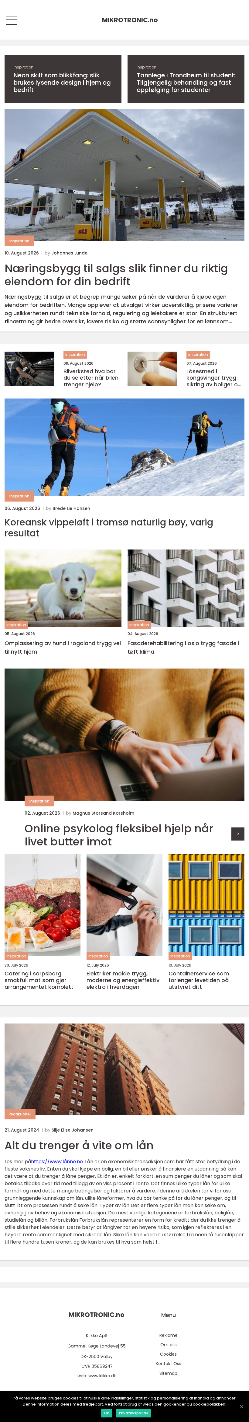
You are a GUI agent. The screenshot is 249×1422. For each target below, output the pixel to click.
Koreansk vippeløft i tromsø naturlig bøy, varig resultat (109, 528)
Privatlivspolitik (133, 1413)
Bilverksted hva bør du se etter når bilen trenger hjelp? (90, 378)
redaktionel (20, 1114)
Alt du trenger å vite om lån (79, 1145)
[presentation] (237, 834)
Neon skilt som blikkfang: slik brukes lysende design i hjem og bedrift (62, 82)
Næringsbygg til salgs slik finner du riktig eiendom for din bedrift (116, 275)
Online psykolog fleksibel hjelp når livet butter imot (119, 835)
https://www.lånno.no (57, 1161)
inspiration (23, 67)
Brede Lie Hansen (71, 508)
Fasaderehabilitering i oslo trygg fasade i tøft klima (183, 647)
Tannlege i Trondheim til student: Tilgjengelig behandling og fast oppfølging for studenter (186, 82)
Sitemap (168, 1373)
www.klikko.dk (102, 1376)
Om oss (168, 1345)
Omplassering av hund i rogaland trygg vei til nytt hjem (63, 647)
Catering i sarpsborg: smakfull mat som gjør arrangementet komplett (39, 980)
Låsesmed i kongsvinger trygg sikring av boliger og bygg (213, 378)
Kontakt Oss (168, 1364)
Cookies (168, 1354)
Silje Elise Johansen (73, 1130)
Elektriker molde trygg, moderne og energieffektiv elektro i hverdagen (123, 980)
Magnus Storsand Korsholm (103, 813)
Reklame (168, 1335)
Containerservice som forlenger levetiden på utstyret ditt (199, 980)
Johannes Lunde (69, 253)
